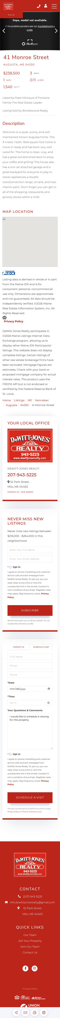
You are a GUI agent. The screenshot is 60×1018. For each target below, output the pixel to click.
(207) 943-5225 (39, 6)
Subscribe (30, 610)
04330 (24, 405)
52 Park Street (32, 911)
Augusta (11, 405)
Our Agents (27, 492)
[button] (5, 31)
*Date (11, 682)
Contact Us (13, 492)
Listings (19, 400)
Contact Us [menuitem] (30, 952)
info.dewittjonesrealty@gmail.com (32, 902)
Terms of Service (30, 812)
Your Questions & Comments (25, 710)
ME (30, 400)
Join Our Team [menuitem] (30, 946)
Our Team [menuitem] (30, 935)
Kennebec (42, 400)
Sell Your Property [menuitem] (30, 941)
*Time (11, 696)
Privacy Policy (13, 321)
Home (6, 400)
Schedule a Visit (41, 647)
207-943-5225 (22, 474)
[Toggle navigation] (54, 6)
